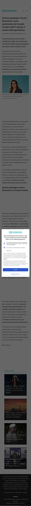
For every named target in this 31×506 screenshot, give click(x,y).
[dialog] (15, 253)
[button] (15, 251)
